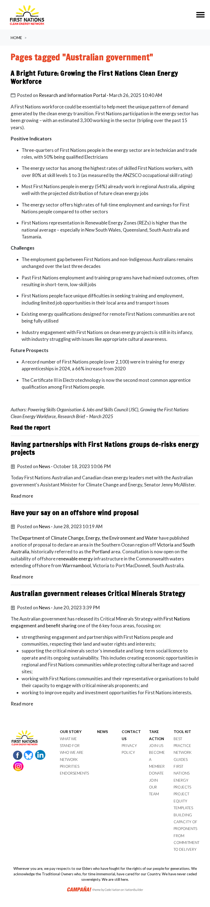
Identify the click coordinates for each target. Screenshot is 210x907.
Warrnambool (76, 565)
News (44, 466)
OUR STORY (70, 731)
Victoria (165, 545)
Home (16, 37)
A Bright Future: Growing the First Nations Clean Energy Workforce (94, 77)
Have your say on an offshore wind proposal (75, 512)
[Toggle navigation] (200, 15)
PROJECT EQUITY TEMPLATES (183, 801)
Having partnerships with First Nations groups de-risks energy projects (105, 448)
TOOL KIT (182, 731)
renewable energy (75, 559)
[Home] (27, 14)
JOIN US (156, 745)
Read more (22, 496)
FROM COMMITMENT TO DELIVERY (186, 843)
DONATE (156, 773)
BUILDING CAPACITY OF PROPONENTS (185, 822)
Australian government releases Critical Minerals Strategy (98, 593)
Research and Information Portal (72, 95)
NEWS (102, 731)
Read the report (30, 427)
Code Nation (112, 889)
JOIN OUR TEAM (154, 787)
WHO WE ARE (71, 752)
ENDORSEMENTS (74, 773)
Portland (101, 551)
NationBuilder (134, 889)
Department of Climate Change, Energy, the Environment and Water (88, 538)
